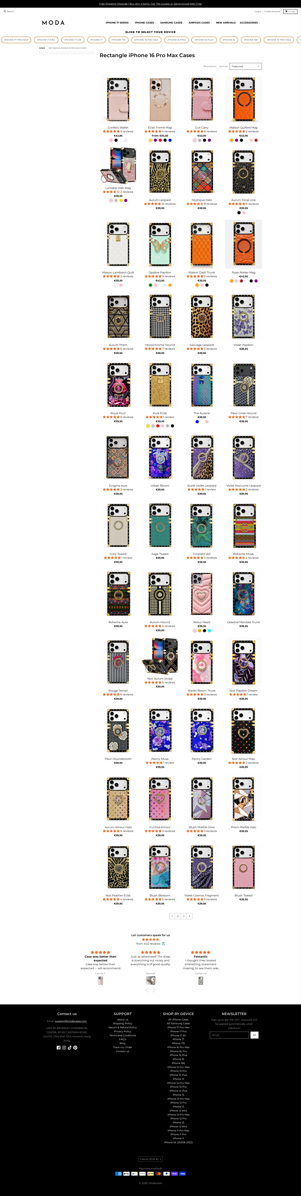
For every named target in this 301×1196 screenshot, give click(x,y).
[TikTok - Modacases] (70, 1048)
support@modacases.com (71, 1021)
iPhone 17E (118, 39)
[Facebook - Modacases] (58, 1048)
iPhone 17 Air (72, 39)
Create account (272, 11)
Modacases (155, 1183)
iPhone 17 (96, 39)
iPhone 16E (251, 39)
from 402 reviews (148, 943)
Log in (258, 11)
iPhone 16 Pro (176, 39)
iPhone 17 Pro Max (16, 39)
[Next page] (189, 916)
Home (42, 48)
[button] (147, 990)
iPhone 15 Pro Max (279, 39)
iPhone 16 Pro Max (146, 39)
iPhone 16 (229, 39)
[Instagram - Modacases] (64, 1048)
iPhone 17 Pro (46, 39)
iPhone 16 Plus (204, 39)
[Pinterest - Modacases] (75, 1048)
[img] (150, 939)
